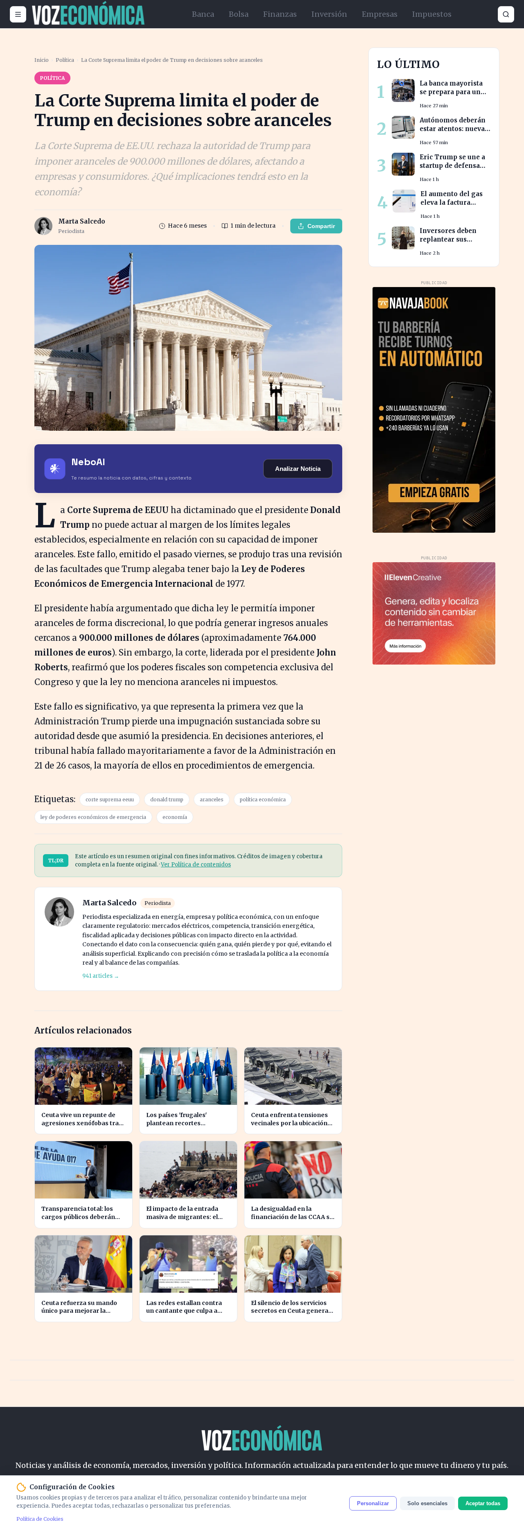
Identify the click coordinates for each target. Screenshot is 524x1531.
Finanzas (280, 14)
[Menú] (18, 14)
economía (175, 817)
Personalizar (373, 1503)
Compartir (321, 226)
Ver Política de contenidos (196, 864)
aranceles (212, 799)
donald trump (166, 799)
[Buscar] (506, 14)
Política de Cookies (39, 1519)
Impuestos (432, 14)
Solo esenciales (427, 1503)
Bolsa (238, 14)
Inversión (329, 14)
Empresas (380, 14)
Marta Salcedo (109, 902)
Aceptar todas (482, 1503)
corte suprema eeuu (110, 799)
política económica (263, 799)
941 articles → (100, 975)
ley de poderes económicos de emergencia (93, 817)
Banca (203, 14)
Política (65, 60)
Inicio (41, 60)
